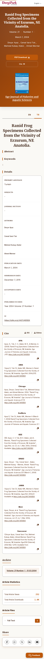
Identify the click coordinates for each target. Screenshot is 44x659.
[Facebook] (7, 642)
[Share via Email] (37, 642)
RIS (28, 333)
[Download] (37, 621)
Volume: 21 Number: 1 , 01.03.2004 (21, 571)
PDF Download (20, 57)
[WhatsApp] (14, 642)
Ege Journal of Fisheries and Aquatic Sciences (22, 98)
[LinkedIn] (29, 642)
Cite (20, 64)
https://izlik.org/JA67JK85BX (17, 320)
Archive (6, 560)
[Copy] (38, 358)
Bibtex (39, 333)
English (36, 3)
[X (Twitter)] (22, 642)
